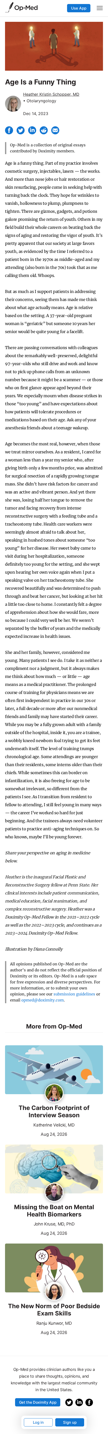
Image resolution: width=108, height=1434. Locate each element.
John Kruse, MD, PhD (54, 1223)
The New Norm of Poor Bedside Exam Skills (54, 1310)
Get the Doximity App (38, 1402)
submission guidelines (74, 994)
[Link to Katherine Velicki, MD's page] (54, 1093)
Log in (38, 1422)
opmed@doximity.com (42, 1000)
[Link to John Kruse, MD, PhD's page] (54, 1192)
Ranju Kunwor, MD (54, 1323)
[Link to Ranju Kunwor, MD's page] (54, 1291)
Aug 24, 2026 (36, 1134)
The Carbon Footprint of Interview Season (54, 1111)
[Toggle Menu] (99, 8)
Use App (78, 8)
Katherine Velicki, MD (53, 1125)
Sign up (70, 1422)
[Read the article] (54, 1070)
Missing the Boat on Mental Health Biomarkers (54, 1211)
